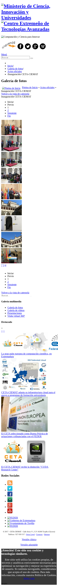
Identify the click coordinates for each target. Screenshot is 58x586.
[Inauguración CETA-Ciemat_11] (11, 198)
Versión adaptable (29, 544)
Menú (4, 54)
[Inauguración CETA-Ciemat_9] (11, 262)
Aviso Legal (30, 534)
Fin (9, 116)
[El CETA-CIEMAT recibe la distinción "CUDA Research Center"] (24, 464)
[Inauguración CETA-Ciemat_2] (11, 134)
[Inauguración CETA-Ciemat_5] (11, 150)
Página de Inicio (30, 87)
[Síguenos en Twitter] (28, 49)
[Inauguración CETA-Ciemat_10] (11, 182)
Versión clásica (29, 539)
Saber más (29, 578)
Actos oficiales (14, 71)
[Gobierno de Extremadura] (21, 520)
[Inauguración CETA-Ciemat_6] (11, 246)
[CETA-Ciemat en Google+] (9, 506)
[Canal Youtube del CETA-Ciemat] (9, 512)
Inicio (10, 66)
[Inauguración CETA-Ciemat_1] (11, 230)
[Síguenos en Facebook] (20, 49)
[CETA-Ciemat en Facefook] (9, 495)
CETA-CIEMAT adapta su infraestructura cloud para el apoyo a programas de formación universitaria (28, 394)
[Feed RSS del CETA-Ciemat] (9, 484)
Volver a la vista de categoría (15, 93)
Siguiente (12, 113)
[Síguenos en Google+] (35, 49)
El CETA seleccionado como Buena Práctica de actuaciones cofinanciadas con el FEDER (24, 435)
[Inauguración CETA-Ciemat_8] (11, 166)
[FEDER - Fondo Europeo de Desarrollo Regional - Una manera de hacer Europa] (12, 526)
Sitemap (47, 534)
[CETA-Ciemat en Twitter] (9, 490)
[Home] (11, 87)
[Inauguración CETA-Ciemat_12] (11, 214)
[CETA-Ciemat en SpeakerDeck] (9, 501)
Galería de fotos (15, 68)
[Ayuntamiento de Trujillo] (20, 523)
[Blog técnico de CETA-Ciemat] (42, 49)
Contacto (39, 534)
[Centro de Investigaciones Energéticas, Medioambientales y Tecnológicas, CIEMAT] (12, 517)
